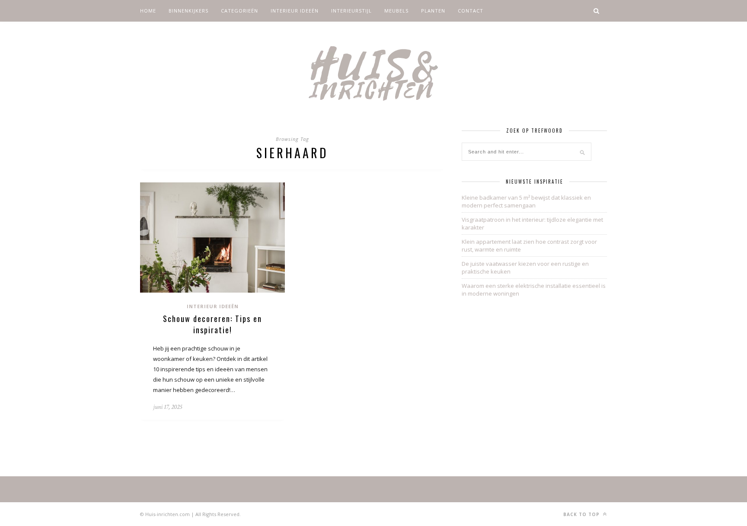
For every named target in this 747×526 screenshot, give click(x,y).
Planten (433, 10)
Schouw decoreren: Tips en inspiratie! (212, 324)
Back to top (582, 514)
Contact (470, 10)
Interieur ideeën (295, 10)
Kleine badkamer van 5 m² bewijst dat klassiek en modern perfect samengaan (526, 201)
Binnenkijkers (188, 10)
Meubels (396, 10)
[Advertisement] (534, 375)
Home (148, 10)
